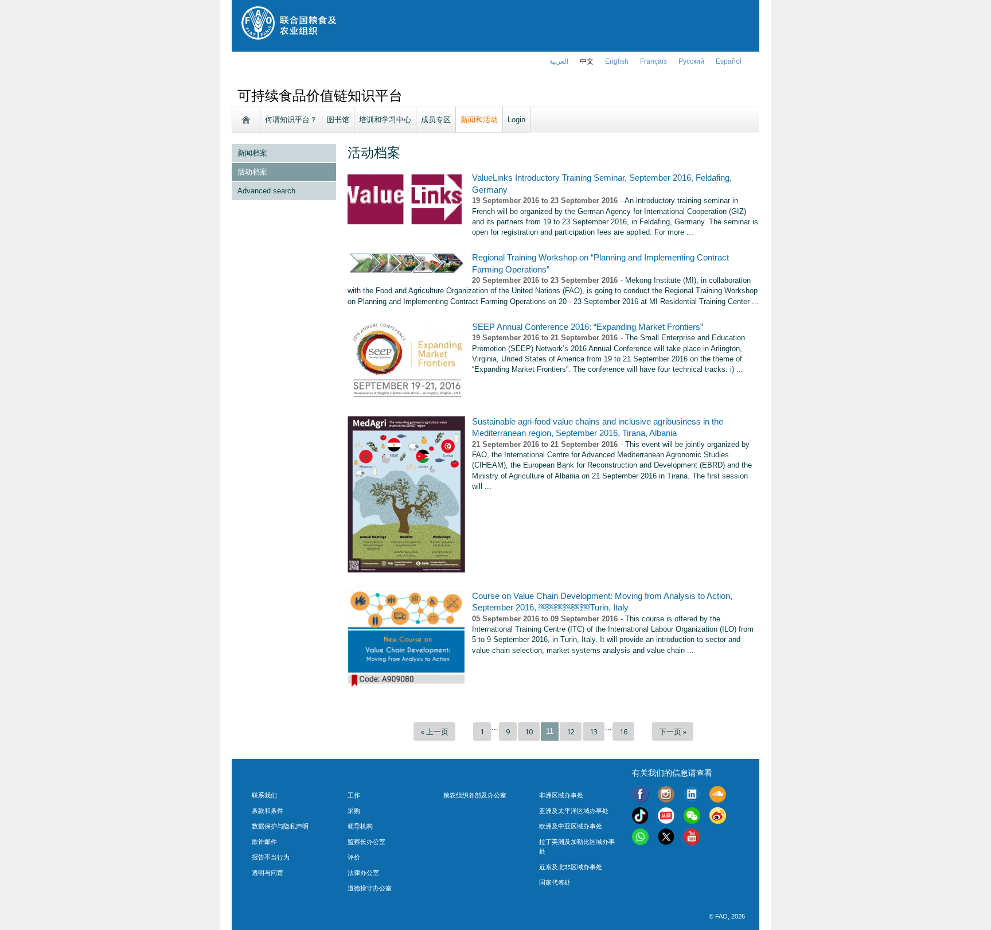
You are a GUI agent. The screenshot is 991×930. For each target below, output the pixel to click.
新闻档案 (252, 153)
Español (729, 61)
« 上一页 (434, 731)
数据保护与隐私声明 (280, 826)
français (653, 61)
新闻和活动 (479, 119)
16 (623, 731)
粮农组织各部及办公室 (474, 795)
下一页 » (672, 731)
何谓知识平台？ (291, 119)
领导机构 (360, 826)
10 (529, 731)
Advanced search (266, 190)
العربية (558, 61)
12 (571, 731)
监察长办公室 (366, 841)
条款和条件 (267, 810)
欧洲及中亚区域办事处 (570, 826)
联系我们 (264, 795)
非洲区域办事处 (561, 795)
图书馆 (338, 119)
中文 (587, 61)
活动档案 (252, 172)
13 (594, 731)
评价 (354, 857)
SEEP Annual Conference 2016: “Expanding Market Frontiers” (587, 327)
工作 (354, 795)
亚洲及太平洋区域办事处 (573, 810)
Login (516, 119)
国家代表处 (555, 882)
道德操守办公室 (370, 888)
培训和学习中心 (385, 119)
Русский (691, 61)
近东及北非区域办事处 (570, 866)
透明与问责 (267, 872)
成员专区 (436, 119)
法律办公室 (363, 872)
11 (549, 731)
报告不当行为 (271, 857)
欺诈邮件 (264, 841)
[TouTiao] (666, 817)
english (617, 61)
